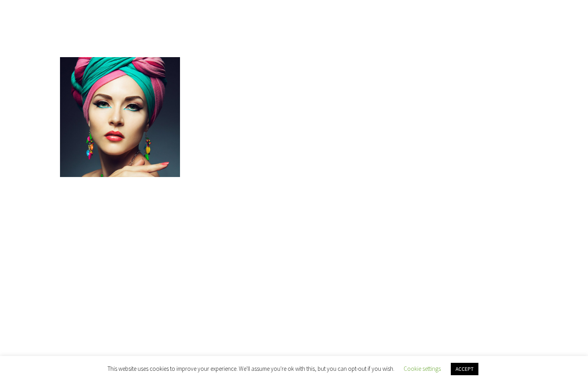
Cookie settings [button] (422, 368)
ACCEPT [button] (465, 369)
